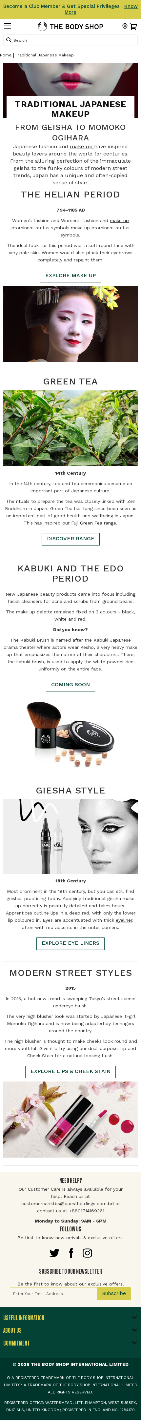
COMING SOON (70, 684)
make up (82, 146)
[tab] (70, 1319)
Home (5, 55)
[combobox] (70, 40)
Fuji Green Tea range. (94, 522)
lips (55, 913)
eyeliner (124, 920)
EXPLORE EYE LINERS (70, 943)
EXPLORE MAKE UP (70, 275)
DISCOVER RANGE (70, 538)
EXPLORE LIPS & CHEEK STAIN (70, 1071)
